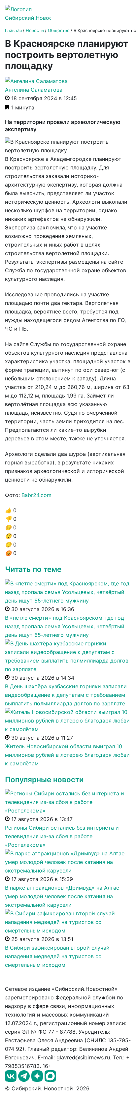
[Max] (50, 1080)
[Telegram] (24, 1080)
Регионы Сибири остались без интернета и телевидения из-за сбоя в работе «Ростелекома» (62, 836)
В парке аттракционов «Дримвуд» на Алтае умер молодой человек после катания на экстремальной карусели (62, 896)
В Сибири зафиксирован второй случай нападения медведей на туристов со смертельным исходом (57, 956)
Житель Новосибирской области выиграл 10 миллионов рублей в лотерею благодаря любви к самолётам (67, 755)
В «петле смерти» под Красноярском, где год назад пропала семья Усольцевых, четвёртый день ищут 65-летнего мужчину (64, 626)
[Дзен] (38, 1080)
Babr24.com (36, 495)
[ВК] (11, 1080)
